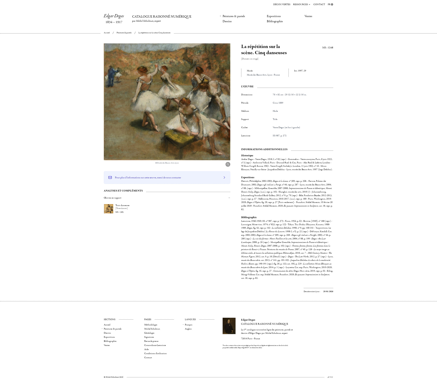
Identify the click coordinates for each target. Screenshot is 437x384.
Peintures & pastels (234, 16)
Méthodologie (150, 324)
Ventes (308, 16)
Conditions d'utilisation (155, 353)
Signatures (149, 337)
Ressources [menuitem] (300, 4)
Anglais (188, 328)
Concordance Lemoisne (155, 345)
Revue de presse (151, 341)
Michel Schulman (152, 328)
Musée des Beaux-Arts (256, 74)
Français (188, 324)
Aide (146, 349)
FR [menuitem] (329, 4)
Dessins (227, 21)
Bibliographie (275, 21)
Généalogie (149, 332)
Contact (319, 4)
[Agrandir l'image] (227, 164)
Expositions (274, 16)
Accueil (107, 32)
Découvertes (281, 4)
